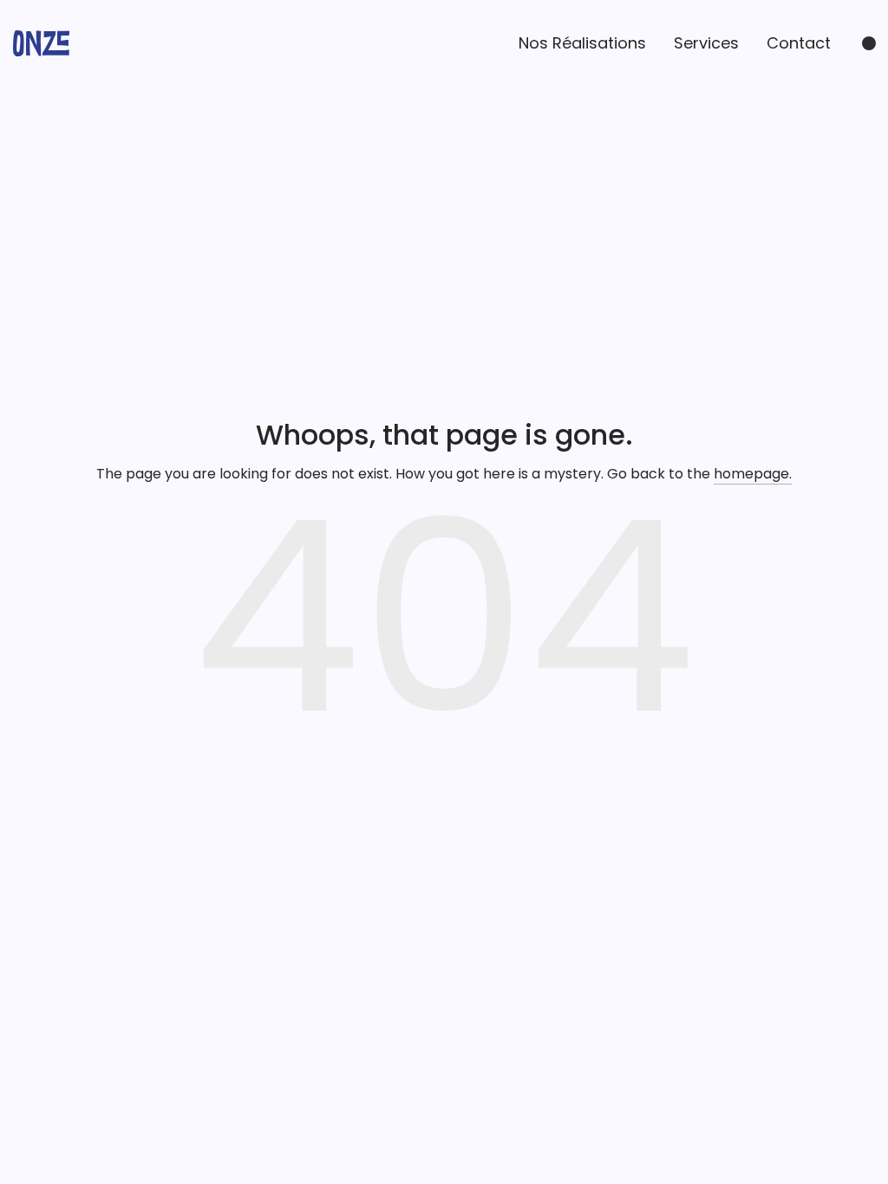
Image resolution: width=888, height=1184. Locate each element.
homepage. (753, 474)
